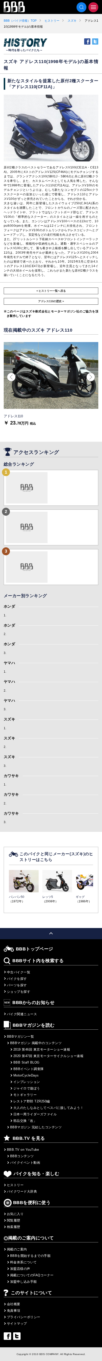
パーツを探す (17, 985)
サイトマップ (17, 1323)
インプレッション (26, 1082)
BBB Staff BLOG (26, 1062)
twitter (95, 41)
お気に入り (15, 1214)
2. (5, 634)
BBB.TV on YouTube (23, 1149)
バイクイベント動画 (25, 1162)
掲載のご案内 (17, 1249)
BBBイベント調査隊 (28, 1069)
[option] (51, 384)
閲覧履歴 (13, 1220)
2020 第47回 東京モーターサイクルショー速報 (48, 1056)
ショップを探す (18, 992)
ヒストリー (52, 20)
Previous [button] (11, 377)
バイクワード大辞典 (22, 1191)
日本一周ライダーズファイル (35, 1114)
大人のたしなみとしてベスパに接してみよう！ (48, 1108)
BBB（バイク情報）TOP (20, 20)
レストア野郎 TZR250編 (31, 1101)
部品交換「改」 (25, 1121)
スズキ (72, 20)
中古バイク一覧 (18, 972)
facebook (87, 41)
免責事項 (13, 1310)
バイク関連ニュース (22, 1014)
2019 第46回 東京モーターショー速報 (41, 1049)
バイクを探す (17, 979)
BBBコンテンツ (22, 1156)
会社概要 (13, 1304)
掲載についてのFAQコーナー (32, 1275)
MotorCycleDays (26, 1075)
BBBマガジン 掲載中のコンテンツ (36, 1043)
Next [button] (90, 377)
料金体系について (23, 1262)
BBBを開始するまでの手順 (30, 1256)
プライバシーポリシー (23, 1317)
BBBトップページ (34, 948)
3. (5, 653)
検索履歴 (13, 1227)
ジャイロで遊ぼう (26, 1088)
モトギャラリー (25, 1095)
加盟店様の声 (20, 1269)
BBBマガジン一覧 (20, 1036)
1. (5, 615)
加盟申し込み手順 (23, 1282)
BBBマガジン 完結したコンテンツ (36, 1127)
